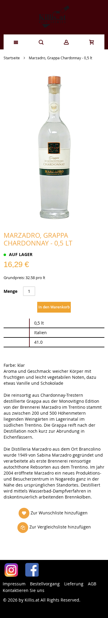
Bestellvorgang (45, 584)
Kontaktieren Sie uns (23, 590)
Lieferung (73, 584)
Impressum (14, 584)
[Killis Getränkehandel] (54, 17)
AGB (92, 584)
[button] (53, 513)
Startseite (12, 57)
